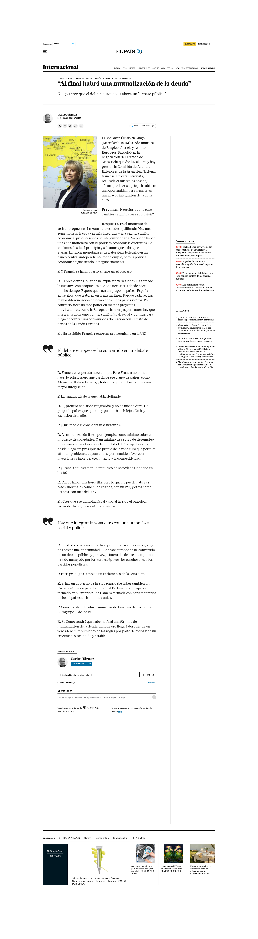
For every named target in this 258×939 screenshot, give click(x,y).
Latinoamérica (144, 68)
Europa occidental (92, 697)
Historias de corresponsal (186, 68)
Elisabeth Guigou (65, 697)
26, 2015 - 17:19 (72, 118)
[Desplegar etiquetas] (154, 697)
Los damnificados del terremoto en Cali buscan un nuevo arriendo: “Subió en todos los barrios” (195, 287)
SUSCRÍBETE (190, 44)
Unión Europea (109, 697)
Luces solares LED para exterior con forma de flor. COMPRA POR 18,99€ (172, 868)
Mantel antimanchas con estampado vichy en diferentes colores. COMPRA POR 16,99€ (201, 870)
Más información (64, 711)
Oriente (155, 68)
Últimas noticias (208, 68)
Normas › (152, 683)
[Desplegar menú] (45, 51)
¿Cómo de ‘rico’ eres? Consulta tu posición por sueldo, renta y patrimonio (196, 318)
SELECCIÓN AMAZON (69, 838)
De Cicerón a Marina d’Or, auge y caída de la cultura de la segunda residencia (195, 339)
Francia (78, 697)
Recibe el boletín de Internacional (77, 675)
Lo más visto (182, 311)
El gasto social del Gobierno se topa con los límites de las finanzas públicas (195, 276)
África (170, 68)
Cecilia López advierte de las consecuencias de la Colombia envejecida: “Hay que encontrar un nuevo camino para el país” (194, 251)
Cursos (87, 838)
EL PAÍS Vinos (138, 838)
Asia (163, 68)
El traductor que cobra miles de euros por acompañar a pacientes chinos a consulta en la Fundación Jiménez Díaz (196, 364)
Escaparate (49, 838)
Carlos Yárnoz (67, 115)
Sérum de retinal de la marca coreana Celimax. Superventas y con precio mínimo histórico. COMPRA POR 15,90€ (99, 881)
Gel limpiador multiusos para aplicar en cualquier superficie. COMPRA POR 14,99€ (142, 870)
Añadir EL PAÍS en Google (144, 126)
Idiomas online (120, 838)
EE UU (125, 68)
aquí (120, 711)
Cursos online (102, 838)
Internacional (61, 67)
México (132, 68)
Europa (117, 68)
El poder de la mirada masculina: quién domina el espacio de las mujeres (194, 264)
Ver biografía (78, 664)
